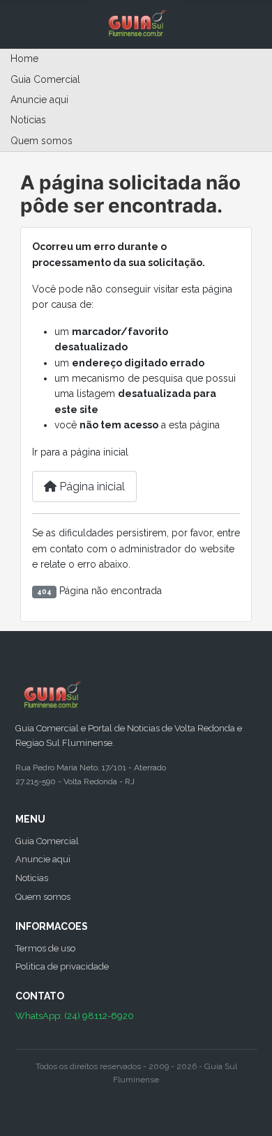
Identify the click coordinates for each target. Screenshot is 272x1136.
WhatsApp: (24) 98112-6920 (74, 1016)
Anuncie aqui (39, 99)
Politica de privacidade (62, 966)
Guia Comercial (45, 79)
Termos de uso (45, 948)
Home (24, 58)
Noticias (31, 878)
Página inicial (90, 486)
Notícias (28, 119)
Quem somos (41, 140)
